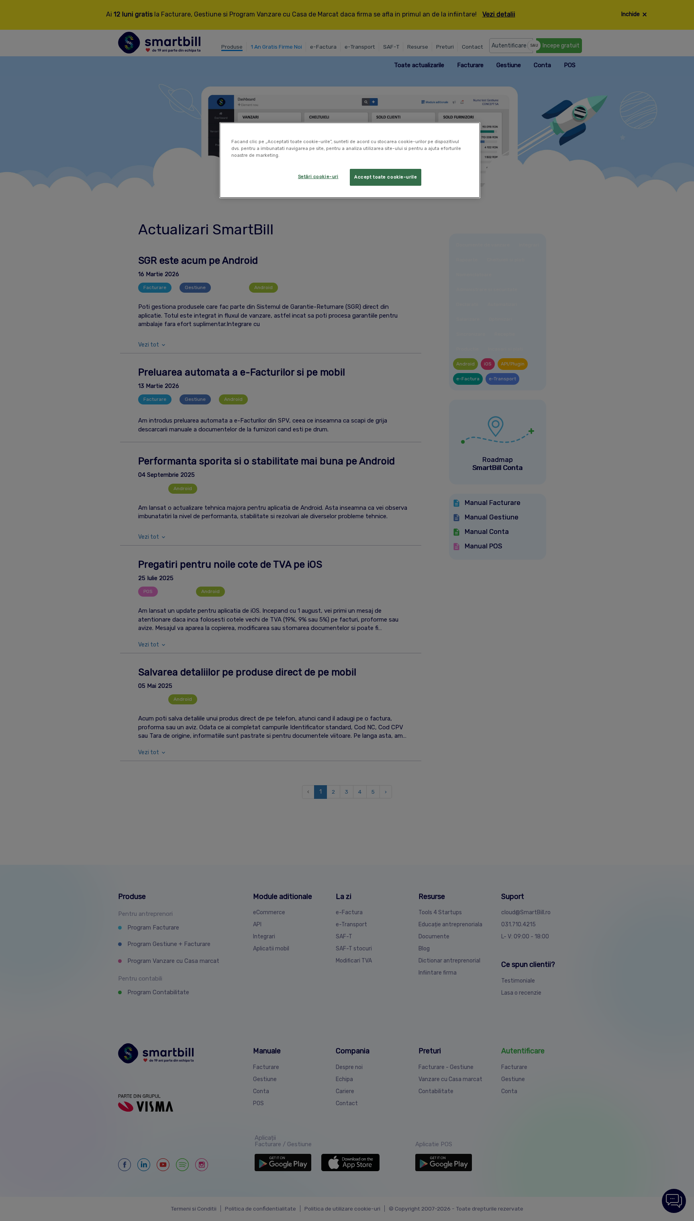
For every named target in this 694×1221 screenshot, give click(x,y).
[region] (349, 160)
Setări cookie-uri (318, 176)
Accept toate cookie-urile (385, 177)
